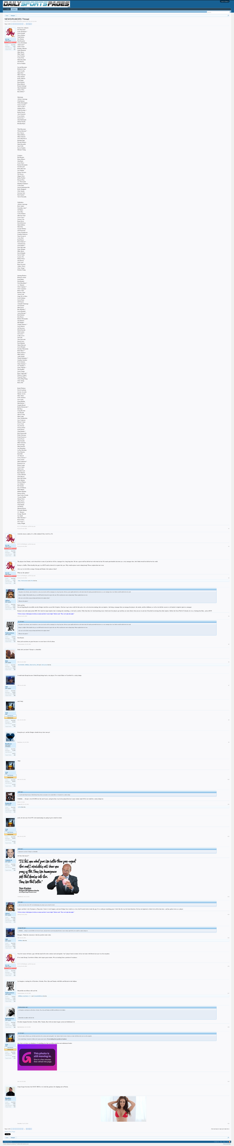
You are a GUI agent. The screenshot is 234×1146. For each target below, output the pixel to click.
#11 (228, 804)
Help (221, 1141)
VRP (6, 687)
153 (14, 49)
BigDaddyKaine (9, 1018)
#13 (228, 896)
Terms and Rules (227, 1144)
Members (27, 9)
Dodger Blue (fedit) (8, 1141)
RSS (229, 1141)
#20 (228, 1123)
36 (26, 24)
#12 (228, 836)
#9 (228, 742)
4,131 (14, 808)
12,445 (13, 750)
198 (14, 669)
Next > (30, 24)
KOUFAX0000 (21, 664)
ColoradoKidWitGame (38, 996)
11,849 (13, 666)
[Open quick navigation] (228, 15)
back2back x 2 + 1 (27, 996)
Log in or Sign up (224, 1)
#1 (228, 528)
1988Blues (27, 664)
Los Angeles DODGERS (16, 21)
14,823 (13, 692)
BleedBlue (8, 1098)
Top (227, 1141)
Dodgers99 (8, 803)
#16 (228, 966)
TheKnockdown (24, 580)
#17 (228, 993)
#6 (228, 662)
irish (6, 713)
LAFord (31, 580)
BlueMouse (8, 744)
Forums (20, 9)
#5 (228, 644)
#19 (228, 1081)
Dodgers (14, 9)
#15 (228, 937)
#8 (228, 719)
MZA (6, 661)
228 (14, 870)
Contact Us (216, 1141)
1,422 (14, 46)
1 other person (44, 664)
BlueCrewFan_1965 (34, 664)
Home (8, 9)
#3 (228, 577)
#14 (228, 914)
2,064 (14, 1103)
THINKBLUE (8, 860)
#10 (228, 779)
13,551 (13, 1024)
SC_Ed (28, 21)
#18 (228, 1027)
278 (14, 726)
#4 (228, 616)
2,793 (14, 638)
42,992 (13, 865)
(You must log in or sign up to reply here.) (220, 1128)
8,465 (14, 605)
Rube (19, 580)
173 (14, 609)
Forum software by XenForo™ (16, 1144)
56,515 (13, 721)
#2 (228, 546)
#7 (228, 685)
